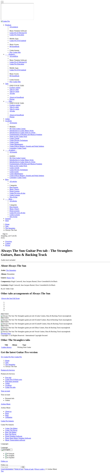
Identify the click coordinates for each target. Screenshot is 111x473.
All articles (13, 181)
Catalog (8, 243)
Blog (7, 179)
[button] (4, 333)
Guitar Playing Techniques (19, 140)
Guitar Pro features (7, 421)
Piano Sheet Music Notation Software (18, 438)
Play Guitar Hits (15, 52)
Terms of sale (29, 469)
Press (7, 413)
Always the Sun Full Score (10, 298)
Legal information (7, 469)
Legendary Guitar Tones (18, 148)
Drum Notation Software (13, 436)
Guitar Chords (14, 138)
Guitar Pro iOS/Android (18, 41)
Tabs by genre (14, 91)
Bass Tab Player (10, 434)
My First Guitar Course (17, 129)
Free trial (8, 377)
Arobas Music (6, 404)
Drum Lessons (15, 191)
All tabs (12, 93)
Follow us (4, 461)
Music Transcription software (15, 440)
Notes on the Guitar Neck (18, 136)
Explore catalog (15, 87)
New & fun (13, 197)
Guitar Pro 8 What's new (13, 379)
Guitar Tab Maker (11, 428)
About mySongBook (17, 97)
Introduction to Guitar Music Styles (22, 131)
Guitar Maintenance (16, 144)
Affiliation (8, 417)
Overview (8, 241)
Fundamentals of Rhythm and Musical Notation (26, 134)
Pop (13, 278)
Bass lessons (14, 187)
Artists (7, 119)
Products (8, 25)
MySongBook (14, 46)
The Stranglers (11, 270)
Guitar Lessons (15, 195)
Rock (9, 278)
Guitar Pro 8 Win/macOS (18, 33)
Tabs (6, 84)
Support (8, 219)
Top (2, 471)
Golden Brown (6, 347)
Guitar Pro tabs (10, 387)
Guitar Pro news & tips (17, 193)
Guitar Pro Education (17, 35)
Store (7, 221)
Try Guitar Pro (6, 357)
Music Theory (14, 189)
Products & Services (8, 370)
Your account (5, 391)
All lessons (13, 123)
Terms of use (19, 469)
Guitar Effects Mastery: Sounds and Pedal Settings (27, 146)
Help (7, 415)
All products (14, 27)
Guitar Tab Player (11, 430)
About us (8, 411)
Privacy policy (40, 469)
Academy (8, 121)
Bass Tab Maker (10, 432)
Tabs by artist (14, 89)
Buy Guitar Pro (16, 357)
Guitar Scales (14, 142)
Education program (11, 381)
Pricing (12, 99)
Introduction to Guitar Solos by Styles (22, 132)
